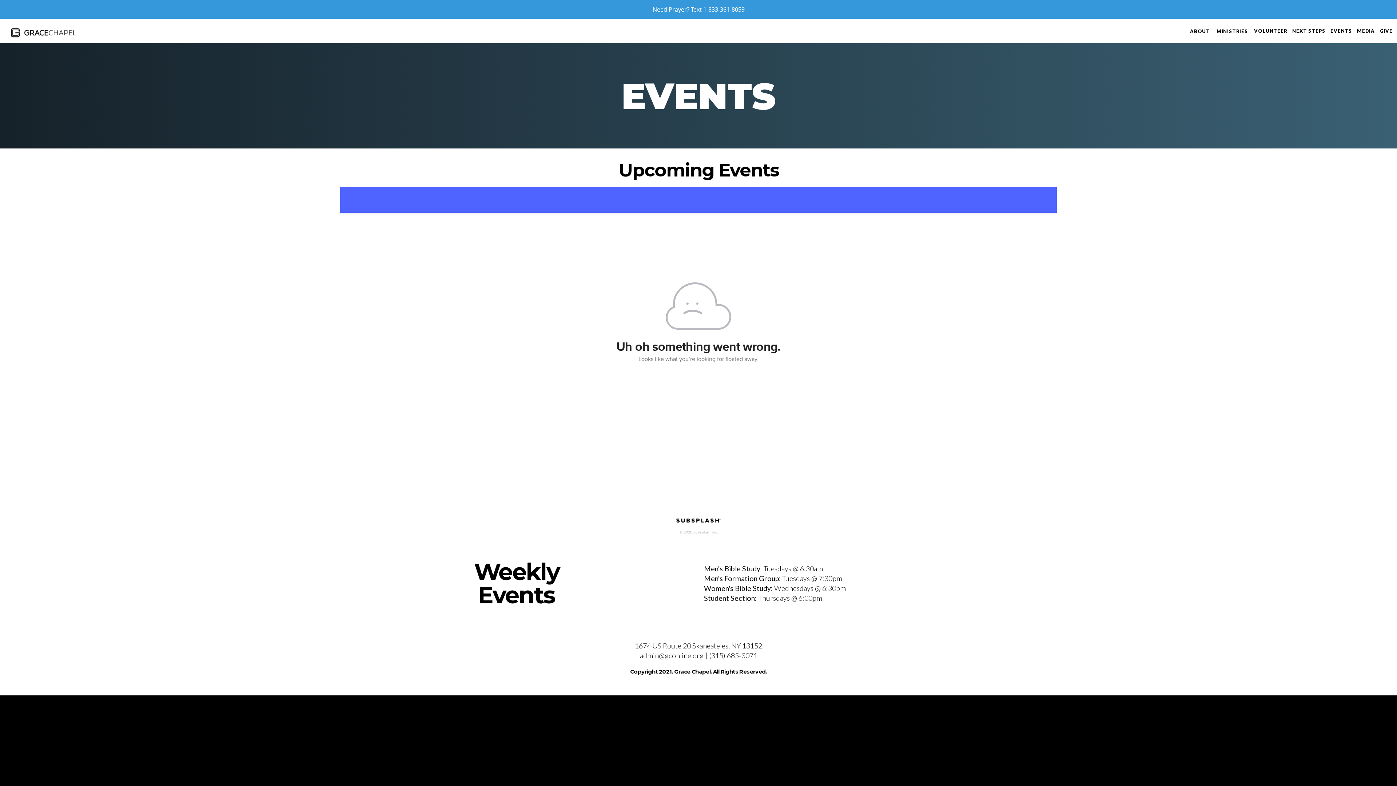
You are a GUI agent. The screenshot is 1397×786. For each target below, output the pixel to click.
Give (1386, 31)
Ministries (1233, 31)
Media (1366, 31)
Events (1341, 31)
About (1200, 31)
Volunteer (1270, 31)
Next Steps (1308, 31)
